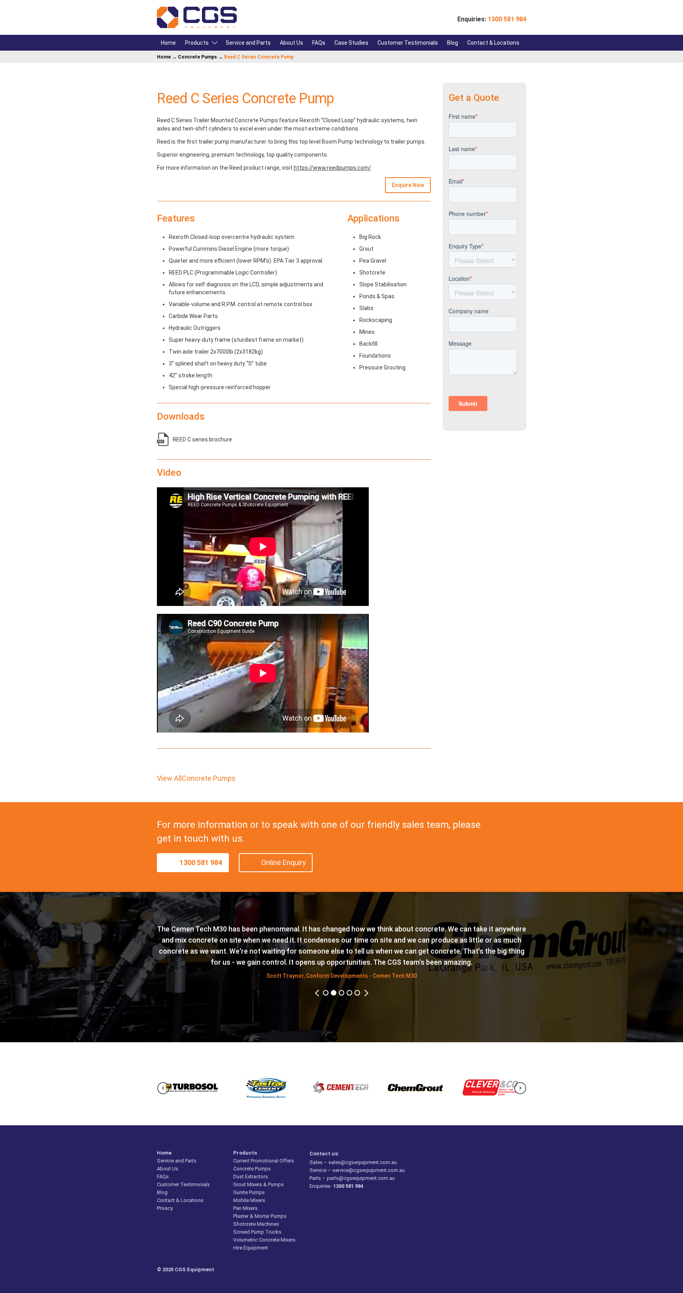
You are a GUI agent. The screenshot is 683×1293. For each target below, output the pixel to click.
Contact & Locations (493, 43)
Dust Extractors (250, 1176)
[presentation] (163, 1088)
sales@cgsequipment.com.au (362, 1162)
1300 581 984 (200, 862)
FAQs (318, 43)
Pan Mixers (245, 1208)
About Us (291, 43)
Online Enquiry (283, 862)
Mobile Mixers (249, 1200)
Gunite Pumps (249, 1192)
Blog (452, 43)
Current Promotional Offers (263, 1161)
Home (168, 43)
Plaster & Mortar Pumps (260, 1216)
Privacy (165, 1208)
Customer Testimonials (407, 43)
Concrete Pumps (197, 57)
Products (197, 43)
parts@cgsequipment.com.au (361, 1178)
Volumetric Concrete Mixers (264, 1240)
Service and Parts (248, 43)
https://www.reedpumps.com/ (332, 168)
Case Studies (351, 43)
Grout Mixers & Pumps (258, 1184)
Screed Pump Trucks (257, 1232)
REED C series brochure (202, 439)
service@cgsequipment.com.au (368, 1170)
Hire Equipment (250, 1248)
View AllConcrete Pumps (196, 778)
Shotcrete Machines (256, 1224)
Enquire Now (408, 185)
